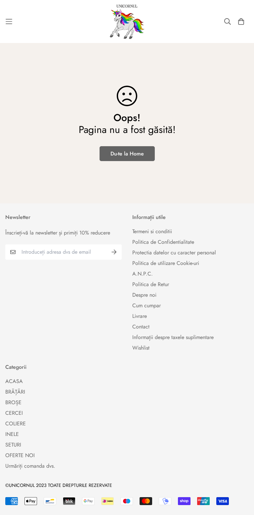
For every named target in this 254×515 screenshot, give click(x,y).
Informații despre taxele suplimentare (173, 337)
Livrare (139, 316)
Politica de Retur (150, 284)
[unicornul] (127, 21)
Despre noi (144, 295)
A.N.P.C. (142, 274)
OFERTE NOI (20, 455)
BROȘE (13, 402)
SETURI (13, 445)
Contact (140, 326)
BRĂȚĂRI (15, 392)
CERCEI (14, 413)
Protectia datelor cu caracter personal (174, 252)
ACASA (14, 381)
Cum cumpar (146, 305)
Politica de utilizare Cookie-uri (165, 263)
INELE (12, 434)
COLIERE (15, 423)
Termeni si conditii (152, 231)
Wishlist (140, 348)
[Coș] (241, 21)
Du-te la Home (127, 153)
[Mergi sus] (241, 479)
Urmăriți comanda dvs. (30, 466)
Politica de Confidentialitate (163, 242)
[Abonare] (114, 252)
